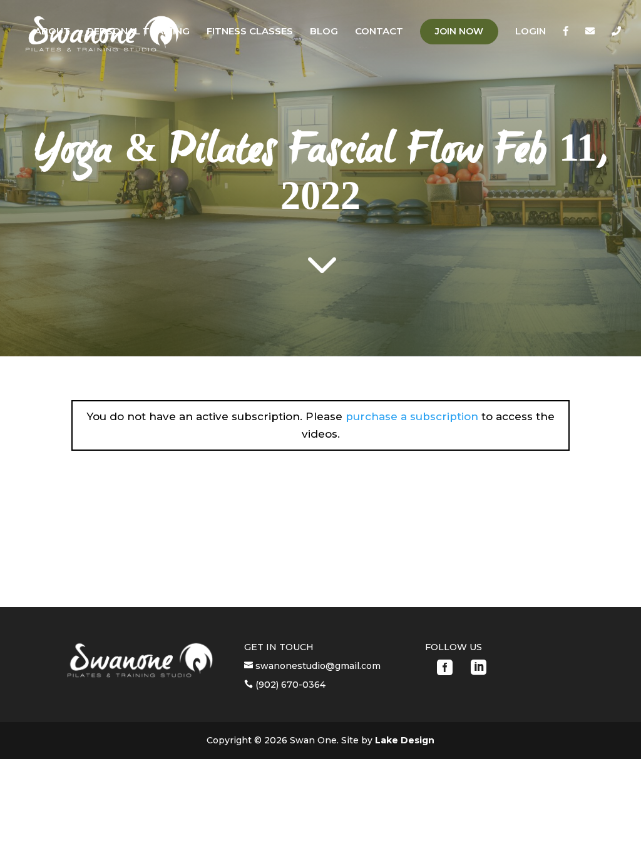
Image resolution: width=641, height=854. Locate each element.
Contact (379, 32)
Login (530, 32)
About (52, 32)
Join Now (459, 31)
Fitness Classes (250, 32)
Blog (324, 32)
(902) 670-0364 (289, 684)
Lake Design (404, 740)
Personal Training (138, 32)
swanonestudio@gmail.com (317, 665)
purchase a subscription (412, 416)
